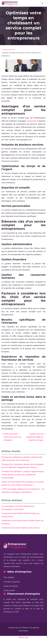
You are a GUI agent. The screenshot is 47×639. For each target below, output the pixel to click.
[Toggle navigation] (42, 3)
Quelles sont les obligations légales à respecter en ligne (34, 437)
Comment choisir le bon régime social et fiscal (20, 527)
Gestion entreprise (9, 50)
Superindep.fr (32, 121)
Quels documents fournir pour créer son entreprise (12, 437)
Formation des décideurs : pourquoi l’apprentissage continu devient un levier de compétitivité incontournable (22, 474)
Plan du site (23, 637)
